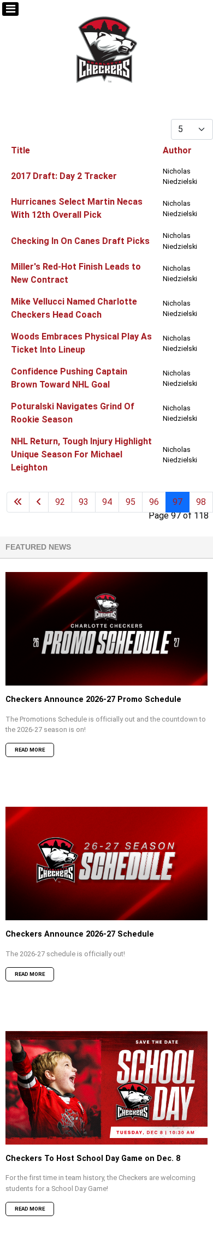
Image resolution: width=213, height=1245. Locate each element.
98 (201, 502)
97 (177, 502)
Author (177, 150)
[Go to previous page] (39, 502)
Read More (30, 750)
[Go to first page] (18, 502)
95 (130, 502)
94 (107, 502)
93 (83, 502)
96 (154, 502)
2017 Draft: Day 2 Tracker (64, 176)
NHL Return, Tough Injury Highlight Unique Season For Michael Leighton (81, 454)
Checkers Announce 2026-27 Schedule (79, 934)
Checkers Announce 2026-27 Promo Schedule (93, 699)
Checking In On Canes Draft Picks (80, 241)
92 (60, 502)
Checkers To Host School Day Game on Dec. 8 (92, 1158)
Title (20, 150)
